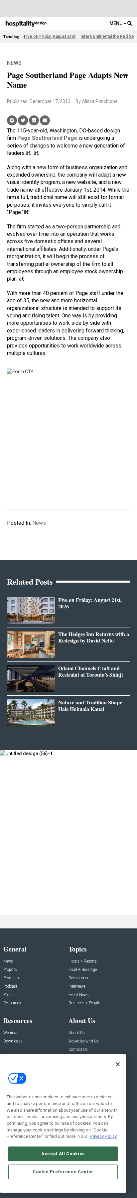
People (8, 995)
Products (11, 978)
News (14, 63)
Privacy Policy (103, 1136)
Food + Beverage (82, 970)
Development (79, 978)
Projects (10, 970)
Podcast (10, 986)
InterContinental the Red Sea (108, 36)
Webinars (11, 1033)
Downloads (13, 1041)
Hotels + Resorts (82, 961)
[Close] (117, 1064)
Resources (12, 1003)
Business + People (84, 1003)
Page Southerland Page (47, 138)
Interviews (77, 986)
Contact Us (78, 1049)
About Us (76, 1033)
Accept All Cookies (63, 1153)
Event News (78, 995)
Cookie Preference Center (63, 1171)
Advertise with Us (83, 1041)
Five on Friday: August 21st (49, 36)
